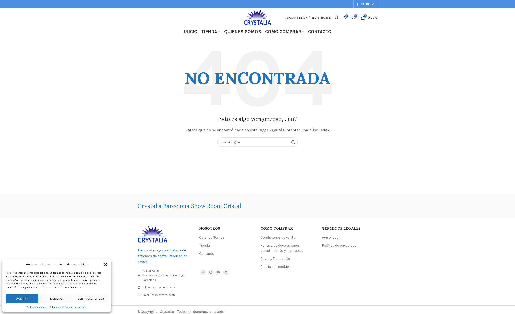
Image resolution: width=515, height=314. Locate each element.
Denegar (57, 298)
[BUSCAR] (293, 142)
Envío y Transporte (275, 258)
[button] (105, 264)
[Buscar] (337, 17)
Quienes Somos (212, 237)
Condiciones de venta (278, 237)
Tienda (204, 245)
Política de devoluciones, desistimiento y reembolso (282, 248)
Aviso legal (81, 307)
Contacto (206, 253)
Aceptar (22, 298)
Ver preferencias (91, 298)
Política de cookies (36, 307)
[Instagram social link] (362, 4)
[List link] (165, 287)
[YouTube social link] (367, 4)
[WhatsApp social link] (372, 4)
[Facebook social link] (358, 4)
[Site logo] (257, 17)
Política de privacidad (61, 307)
